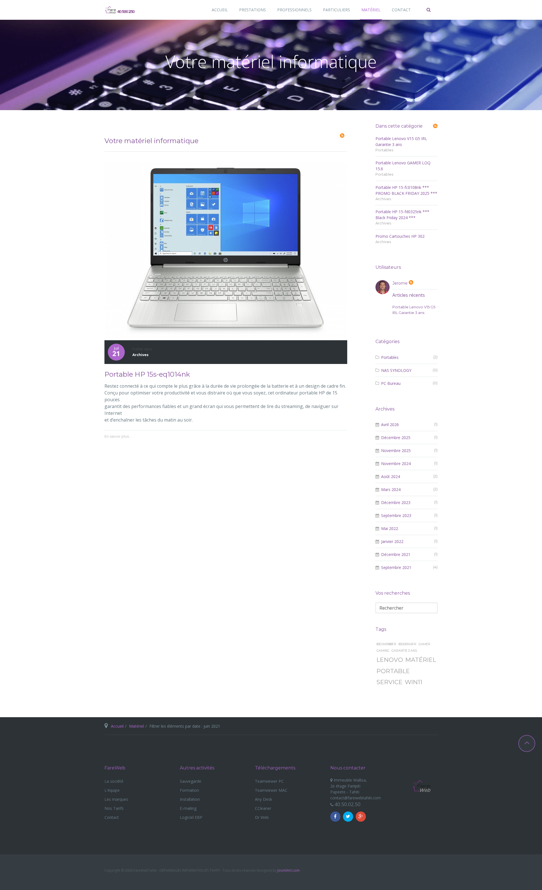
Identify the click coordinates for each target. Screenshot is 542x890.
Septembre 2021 (396, 567)
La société (113, 781)
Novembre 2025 (396, 450)
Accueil (220, 9)
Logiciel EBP (191, 817)
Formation (189, 790)
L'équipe (112, 790)
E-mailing (188, 808)
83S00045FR (407, 644)
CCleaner (263, 808)
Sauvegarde (190, 781)
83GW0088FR (386, 644)
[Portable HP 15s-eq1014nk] (225, 250)
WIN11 (413, 682)
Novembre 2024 (396, 463)
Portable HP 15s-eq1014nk (147, 374)
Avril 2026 (390, 424)
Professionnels (294, 9)
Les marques (116, 799)
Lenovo (390, 659)
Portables (384, 150)
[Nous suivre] (335, 817)
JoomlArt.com (288, 870)
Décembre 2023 (395, 502)
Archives (140, 354)
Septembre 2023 (396, 515)
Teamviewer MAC (271, 790)
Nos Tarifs (114, 808)
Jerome (400, 283)
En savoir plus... (117, 436)
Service (390, 682)
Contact (401, 9)
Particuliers (336, 9)
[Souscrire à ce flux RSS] (435, 126)
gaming (383, 651)
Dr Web (262, 817)
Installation (190, 799)
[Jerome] (382, 287)
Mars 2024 (391, 489)
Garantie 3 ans (404, 651)
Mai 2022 (389, 528)
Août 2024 (390, 476)
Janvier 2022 (392, 541)
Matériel (371, 9)
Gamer (424, 644)
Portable (393, 671)
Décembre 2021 (395, 554)
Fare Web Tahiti (421, 786)
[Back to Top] (526, 743)
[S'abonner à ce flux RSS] (342, 135)
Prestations (252, 9)
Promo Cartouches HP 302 (400, 236)
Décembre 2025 (395, 437)
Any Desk (263, 799)
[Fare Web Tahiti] (120, 11)
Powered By (429, 872)
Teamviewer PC (269, 781)
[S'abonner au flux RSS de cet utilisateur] (411, 282)
